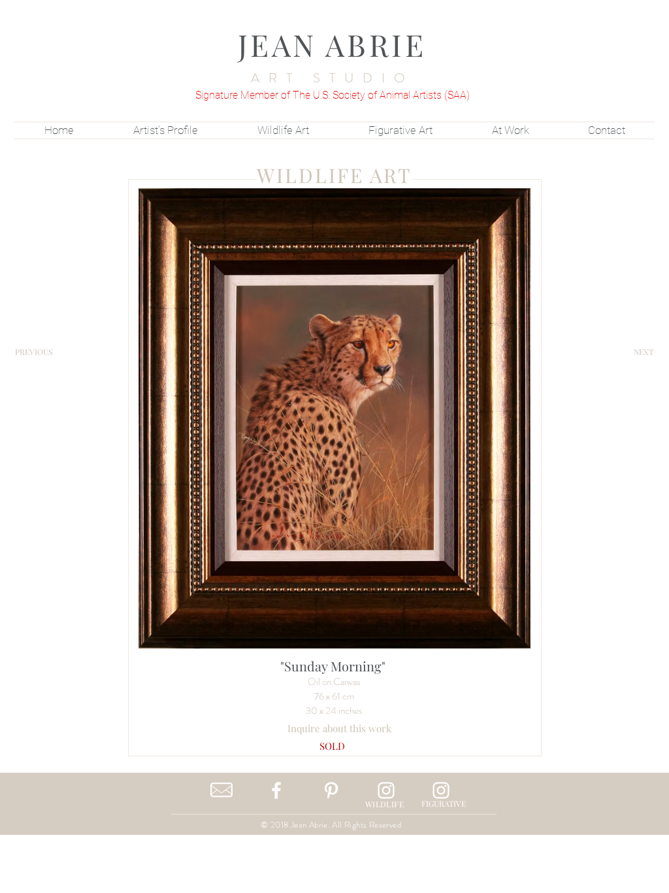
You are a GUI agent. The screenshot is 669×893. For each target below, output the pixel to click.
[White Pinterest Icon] (331, 790)
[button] (332, 746)
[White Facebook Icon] (276, 790)
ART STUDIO (332, 78)
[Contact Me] (221, 790)
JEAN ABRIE (332, 44)
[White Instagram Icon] (386, 790)
